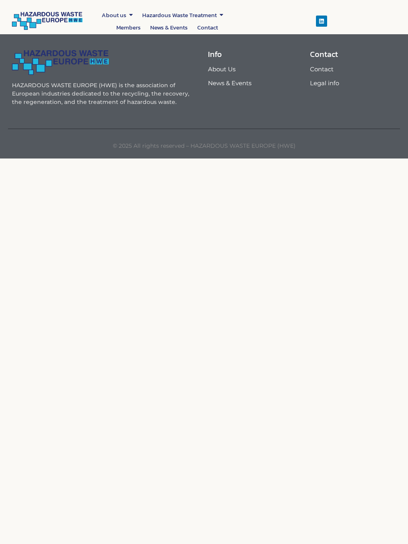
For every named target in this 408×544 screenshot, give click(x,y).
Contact (321, 69)
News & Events (229, 83)
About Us (221, 69)
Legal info (324, 83)
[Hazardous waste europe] (47, 21)
